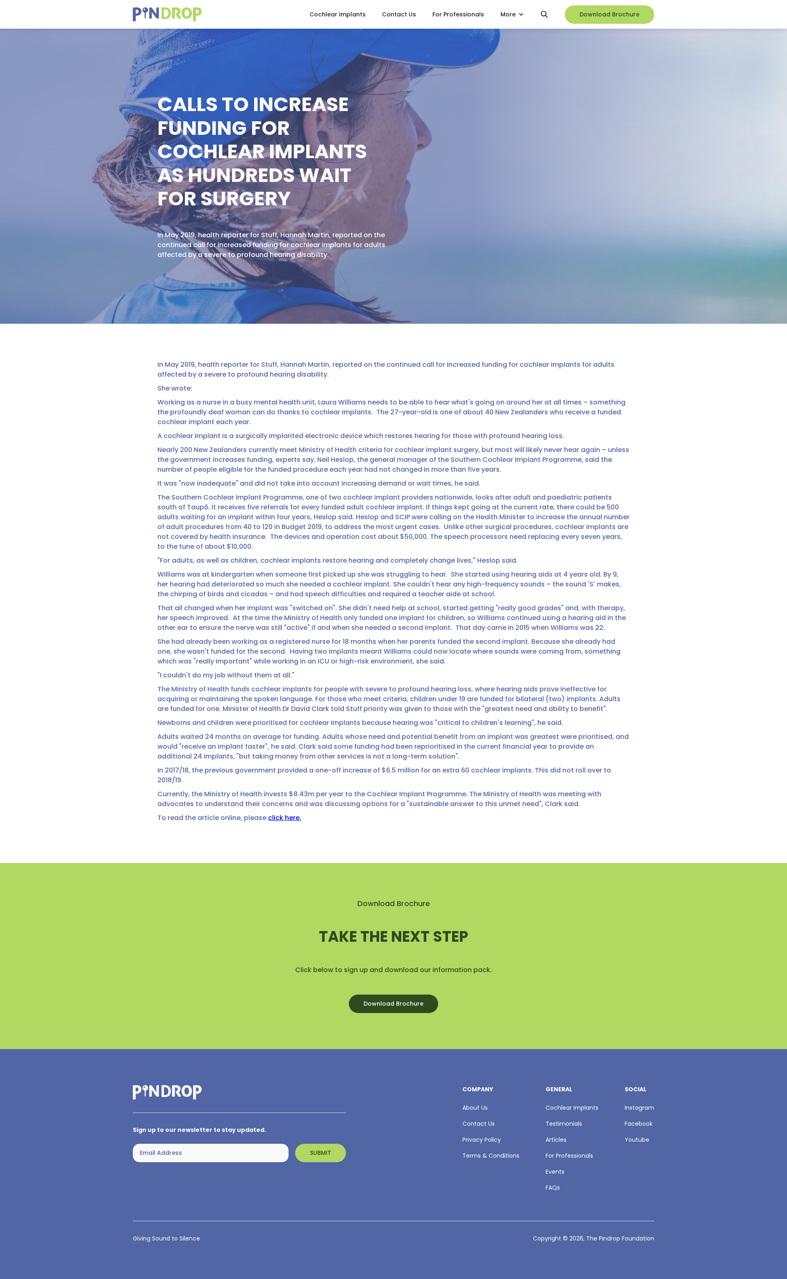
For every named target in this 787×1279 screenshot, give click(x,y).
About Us (475, 1108)
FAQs (553, 1188)
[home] (214, 14)
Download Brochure (609, 14)
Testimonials (564, 1124)
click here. (284, 817)
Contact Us (399, 14)
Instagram (639, 1108)
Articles (556, 1140)
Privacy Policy (481, 1140)
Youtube (637, 1140)
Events (555, 1172)
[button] (512, 14)
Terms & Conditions (490, 1156)
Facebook (639, 1124)
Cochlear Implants (337, 14)
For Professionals (458, 14)
